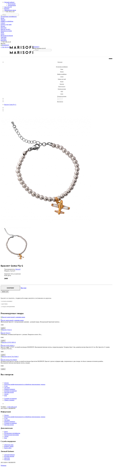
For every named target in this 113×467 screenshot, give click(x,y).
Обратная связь (8, 444)
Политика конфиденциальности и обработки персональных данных (24, 384)
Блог (5, 395)
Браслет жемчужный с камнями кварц (12, 320)
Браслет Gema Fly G (10, 104)
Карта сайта (7, 448)
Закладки (7, 458)
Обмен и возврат (9, 400)
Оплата (6, 383)
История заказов (9, 456)
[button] (36, 46)
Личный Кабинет (9, 454)
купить (3, 328)
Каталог (60, 62)
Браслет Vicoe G (5, 333)
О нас (6, 386)
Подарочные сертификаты (12, 433)
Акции (6, 394)
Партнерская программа (11, 435)
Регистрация (11, 3)
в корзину (10, 288)
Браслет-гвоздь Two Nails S (9, 359)
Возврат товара (8, 446)
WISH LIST (5, 291)
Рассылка (7, 459)
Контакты (60, 101)
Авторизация (12, 5)
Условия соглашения (10, 391)
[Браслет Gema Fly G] (46, 224)
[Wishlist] (1, 344)
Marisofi (17, 269)
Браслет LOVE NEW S (7, 345)
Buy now (23, 288)
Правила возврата (9, 389)
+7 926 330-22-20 (5, 47)
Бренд (6, 431)
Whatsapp (3, 465)
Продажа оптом (9, 392)
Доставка (7, 387)
